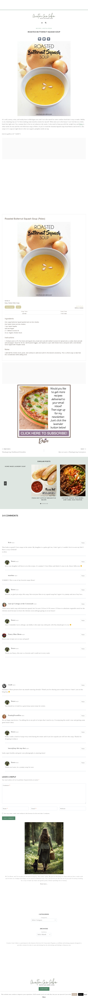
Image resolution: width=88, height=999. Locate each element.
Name (5, 808)
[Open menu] (42, 22)
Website (62, 808)
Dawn (13, 561)
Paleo (81, 124)
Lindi (10, 685)
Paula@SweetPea (14, 715)
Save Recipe (9, 307)
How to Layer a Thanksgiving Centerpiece (72, 450)
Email (33, 808)
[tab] (40, 503)
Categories (44, 917)
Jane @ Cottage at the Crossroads (20, 604)
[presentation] (44, 480)
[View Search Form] (45, 23)
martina (11, 575)
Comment (6, 785)
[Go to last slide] (5, 483)
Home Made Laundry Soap (15, 466)
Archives (44, 932)
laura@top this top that (17, 748)
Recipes (38, 28)
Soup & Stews (47, 28)
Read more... (44, 884)
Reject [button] (80, 994)
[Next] (82, 483)
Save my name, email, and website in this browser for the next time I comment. (27, 813)
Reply (83, 542)
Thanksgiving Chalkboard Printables (14, 450)
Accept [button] (74, 994)
